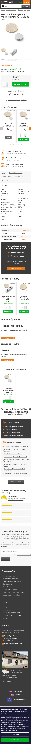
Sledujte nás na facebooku (13, 644)
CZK (15, 2)
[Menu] (26, 2)
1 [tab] (11, 144)
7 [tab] (19, 144)
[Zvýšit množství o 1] (7, 83)
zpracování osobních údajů (24, 555)
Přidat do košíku (20, 84)
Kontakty (6, 618)
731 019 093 (20, 256)
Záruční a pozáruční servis (11, 613)
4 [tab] (15, 144)
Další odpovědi (16, 482)
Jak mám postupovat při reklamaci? (16, 447)
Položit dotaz (16, 269)
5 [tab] (16, 144)
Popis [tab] (3, 173)
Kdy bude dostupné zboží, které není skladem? (16, 460)
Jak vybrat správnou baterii (13, 427)
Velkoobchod (7, 587)
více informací (6, 681)
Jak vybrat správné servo (12, 430)
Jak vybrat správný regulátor (14, 435)
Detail (8, 137)
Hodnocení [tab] (17, 177)
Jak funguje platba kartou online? (15, 457)
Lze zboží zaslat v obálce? (13, 454)
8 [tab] (21, 144)
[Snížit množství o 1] (7, 85)
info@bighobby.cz (17, 253)
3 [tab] (14, 144)
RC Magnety (25, 230)
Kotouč (23, 240)
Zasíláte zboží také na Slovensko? (15, 474)
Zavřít (10, 98)
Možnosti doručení (17, 91)
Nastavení (15, 734)
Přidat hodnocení (8, 338)
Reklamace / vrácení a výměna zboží (15, 592)
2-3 (22, 236)
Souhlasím (15, 740)
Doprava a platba (9, 576)
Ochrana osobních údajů (11, 595)
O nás (5, 607)
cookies (3, 713)
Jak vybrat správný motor (13, 432)
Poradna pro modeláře (10, 579)
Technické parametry (16, 173)
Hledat (25, 6)
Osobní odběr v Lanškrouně (12, 615)
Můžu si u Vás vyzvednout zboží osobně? (14, 450)
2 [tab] (12, 144)
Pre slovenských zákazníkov (12, 581)
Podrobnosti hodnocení (23, 60)
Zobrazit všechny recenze (15, 500)
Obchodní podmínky (10, 590)
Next (30, 128)
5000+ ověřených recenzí (8, 493)
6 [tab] (18, 144)
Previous (1, 128)
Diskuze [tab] (4, 180)
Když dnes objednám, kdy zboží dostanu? (14, 470)
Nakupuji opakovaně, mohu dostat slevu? (15, 465)
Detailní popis (5, 66)
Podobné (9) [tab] (6, 177)
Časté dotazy (7, 584)
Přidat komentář (7, 360)
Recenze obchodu (9, 610)
